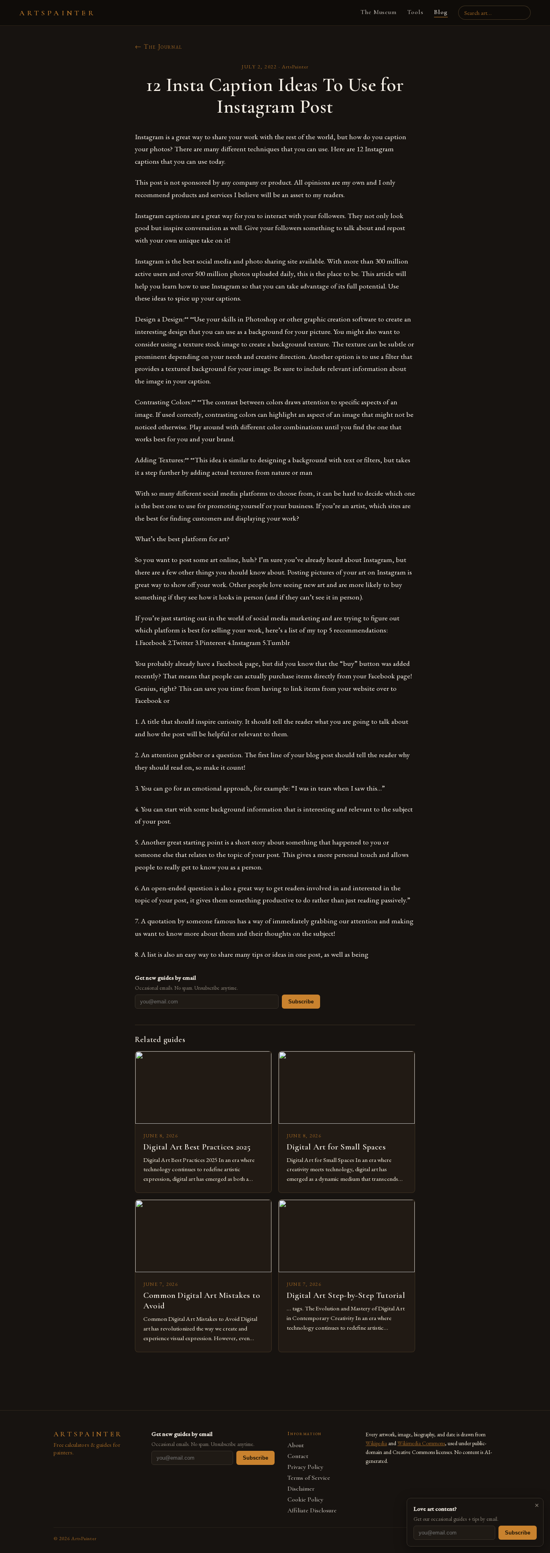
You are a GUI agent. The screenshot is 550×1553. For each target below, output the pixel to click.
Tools (415, 12)
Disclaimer (300, 1489)
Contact (297, 1456)
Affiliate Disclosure (312, 1510)
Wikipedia (376, 1443)
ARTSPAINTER (57, 12)
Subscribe (301, 1002)
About (295, 1445)
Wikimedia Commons (421, 1443)
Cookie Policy (305, 1500)
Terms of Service (308, 1478)
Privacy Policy (305, 1467)
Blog (441, 12)
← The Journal (158, 46)
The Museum (378, 12)
